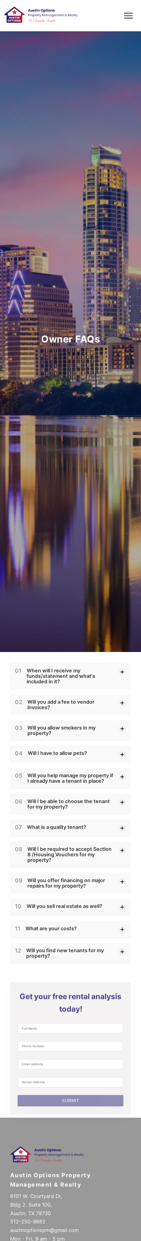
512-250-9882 (27, 1222)
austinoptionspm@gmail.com (44, 1230)
